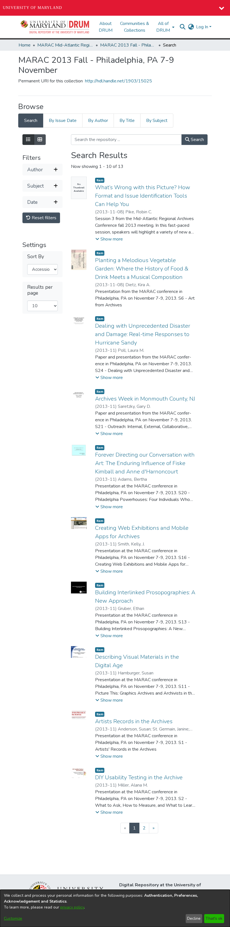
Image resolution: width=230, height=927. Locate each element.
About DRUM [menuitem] (105, 26)
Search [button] (197, 140)
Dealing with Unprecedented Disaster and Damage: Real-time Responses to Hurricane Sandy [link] (142, 334)
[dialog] (115, 908)
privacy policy (72, 907)
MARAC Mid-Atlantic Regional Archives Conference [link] (65, 45)
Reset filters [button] (43, 218)
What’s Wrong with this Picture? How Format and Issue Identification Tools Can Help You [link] (142, 196)
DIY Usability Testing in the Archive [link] (139, 777)
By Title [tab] (127, 120)
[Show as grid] (40, 139)
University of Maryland (32, 8)
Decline (194, 918)
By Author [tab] (98, 120)
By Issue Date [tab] (63, 120)
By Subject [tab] (156, 120)
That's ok (214, 918)
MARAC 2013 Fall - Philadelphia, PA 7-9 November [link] (128, 45)
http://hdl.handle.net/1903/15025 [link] (118, 81)
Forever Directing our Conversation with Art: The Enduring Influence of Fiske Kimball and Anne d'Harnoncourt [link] (145, 463)
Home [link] (25, 45)
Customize (13, 918)
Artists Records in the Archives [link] (134, 721)
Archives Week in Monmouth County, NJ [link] (145, 399)
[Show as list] (28, 139)
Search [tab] (30, 120)
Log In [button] (202, 27)
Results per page (40, 290)
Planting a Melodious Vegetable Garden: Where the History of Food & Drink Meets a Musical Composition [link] (141, 268)
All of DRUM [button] (163, 26)
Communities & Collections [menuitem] (134, 26)
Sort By (35, 257)
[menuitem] (164, 27)
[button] (55, 27)
